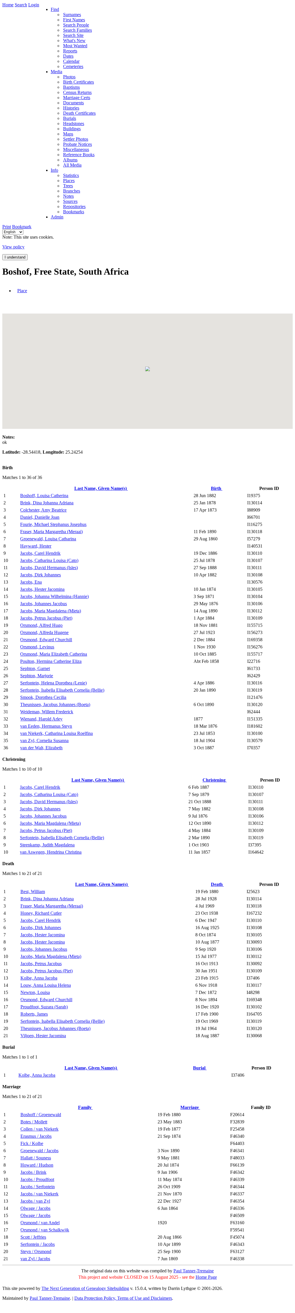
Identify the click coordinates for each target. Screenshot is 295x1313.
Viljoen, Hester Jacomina (43, 1035)
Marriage (190, 1107)
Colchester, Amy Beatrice (43, 510)
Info (54, 170)
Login (33, 4)
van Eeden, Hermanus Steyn (46, 726)
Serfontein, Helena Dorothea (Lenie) (53, 682)
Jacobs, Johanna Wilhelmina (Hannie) (54, 596)
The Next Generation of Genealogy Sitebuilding (85, 1288)
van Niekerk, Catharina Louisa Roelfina (56, 733)
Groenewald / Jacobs (39, 1150)
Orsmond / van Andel (40, 1222)
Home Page (206, 1277)
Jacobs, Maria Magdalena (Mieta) (50, 610)
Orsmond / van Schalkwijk (44, 1229)
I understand (15, 257)
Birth (216, 488)
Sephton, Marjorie (36, 675)
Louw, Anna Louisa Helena (45, 985)
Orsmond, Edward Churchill (46, 639)
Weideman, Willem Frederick (46, 711)
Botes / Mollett (33, 1121)
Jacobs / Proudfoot (37, 1179)
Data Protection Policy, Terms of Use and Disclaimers (123, 1298)
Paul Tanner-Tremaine (193, 1270)
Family (85, 1107)
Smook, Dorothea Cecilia (43, 697)
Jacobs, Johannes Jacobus (43, 603)
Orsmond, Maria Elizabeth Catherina (53, 654)
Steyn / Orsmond (35, 1251)
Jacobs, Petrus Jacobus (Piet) (46, 618)
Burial (200, 1067)
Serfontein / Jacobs (37, 1244)
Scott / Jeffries (33, 1237)
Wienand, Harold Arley (41, 718)
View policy (13, 246)
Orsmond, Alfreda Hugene (44, 632)
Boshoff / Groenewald (40, 1114)
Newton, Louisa (35, 992)
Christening (215, 780)
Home (8, 4)
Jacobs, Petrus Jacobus (41, 963)
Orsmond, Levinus (37, 646)
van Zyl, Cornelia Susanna (44, 740)
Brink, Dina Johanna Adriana (46, 502)
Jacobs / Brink (33, 1172)
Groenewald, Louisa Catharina (48, 538)
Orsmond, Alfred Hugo (41, 625)
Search (21, 4)
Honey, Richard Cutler (41, 913)
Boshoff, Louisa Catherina (44, 495)
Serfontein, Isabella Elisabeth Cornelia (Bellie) (62, 690)
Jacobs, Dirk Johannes (40, 574)
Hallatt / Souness (35, 1157)
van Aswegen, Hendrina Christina (51, 852)
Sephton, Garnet (35, 668)
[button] (147, 369)
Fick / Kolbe (31, 1143)
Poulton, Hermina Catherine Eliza (51, 661)
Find (55, 9)
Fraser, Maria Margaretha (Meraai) (51, 531)
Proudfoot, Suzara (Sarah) (44, 1006)
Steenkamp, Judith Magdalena (47, 844)
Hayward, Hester (35, 546)
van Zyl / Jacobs (35, 1258)
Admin (57, 216)
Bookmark (21, 226)
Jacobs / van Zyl (35, 1201)
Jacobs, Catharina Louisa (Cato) (49, 560)
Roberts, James (34, 1014)
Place (22, 290)
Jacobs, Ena (31, 582)
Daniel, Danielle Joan (39, 517)
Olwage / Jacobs (35, 1208)
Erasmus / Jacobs (36, 1136)
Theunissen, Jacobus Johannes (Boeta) (55, 704)
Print (6, 226)
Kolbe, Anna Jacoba (38, 978)
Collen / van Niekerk (39, 1129)
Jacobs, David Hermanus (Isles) (49, 567)
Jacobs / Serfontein (37, 1186)
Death (217, 884)
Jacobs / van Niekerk (39, 1193)
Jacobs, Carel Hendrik (40, 553)
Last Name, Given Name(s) (101, 488)
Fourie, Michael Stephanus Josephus (53, 524)
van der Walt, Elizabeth (41, 747)
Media (56, 71)
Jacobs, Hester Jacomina (42, 589)
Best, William (32, 891)
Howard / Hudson (36, 1165)
